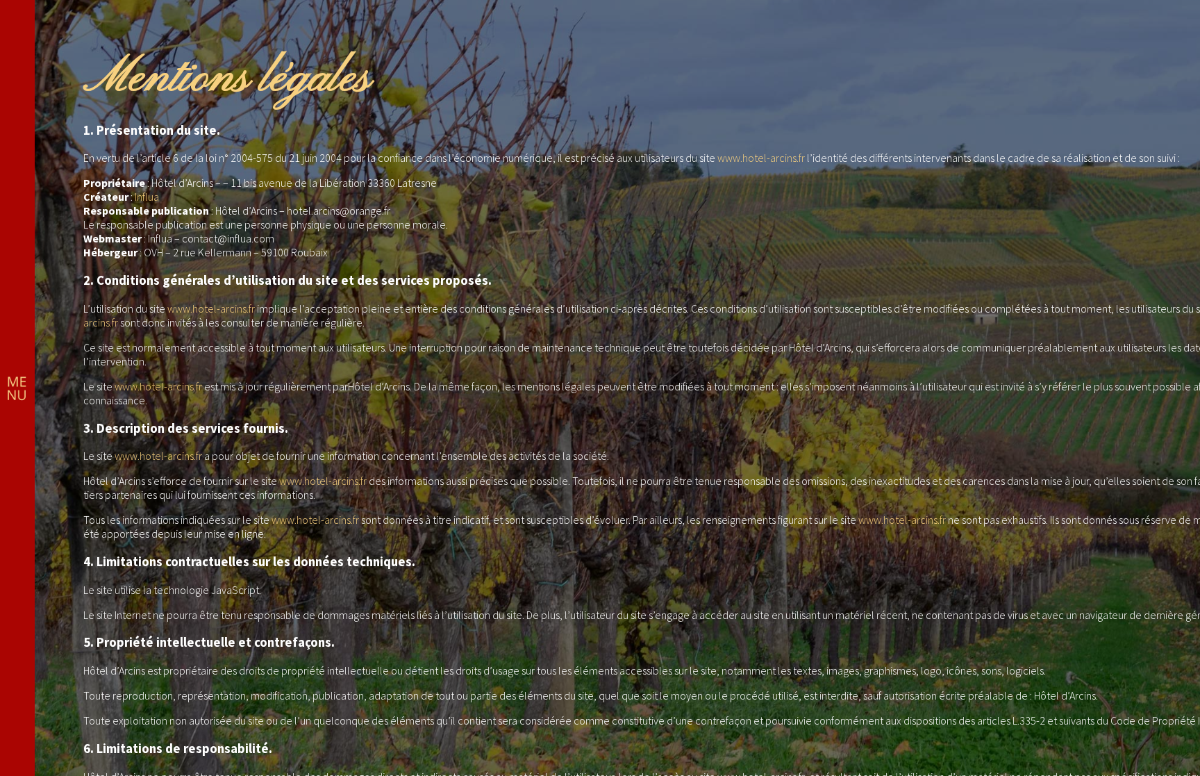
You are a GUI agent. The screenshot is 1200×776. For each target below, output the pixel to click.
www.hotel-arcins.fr (761, 158)
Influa (147, 197)
